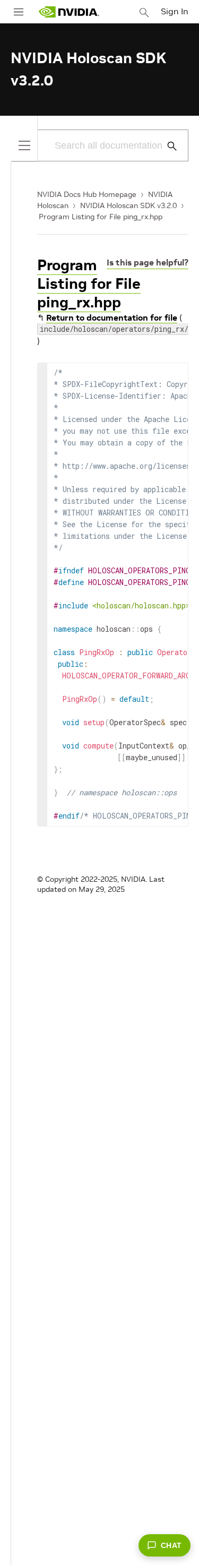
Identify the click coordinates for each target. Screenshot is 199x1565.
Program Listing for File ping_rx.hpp (100, 216)
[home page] (69, 12)
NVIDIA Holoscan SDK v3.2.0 (128, 205)
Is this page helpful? (147, 262)
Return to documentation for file (111, 317)
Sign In (174, 11)
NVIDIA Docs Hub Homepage (86, 194)
